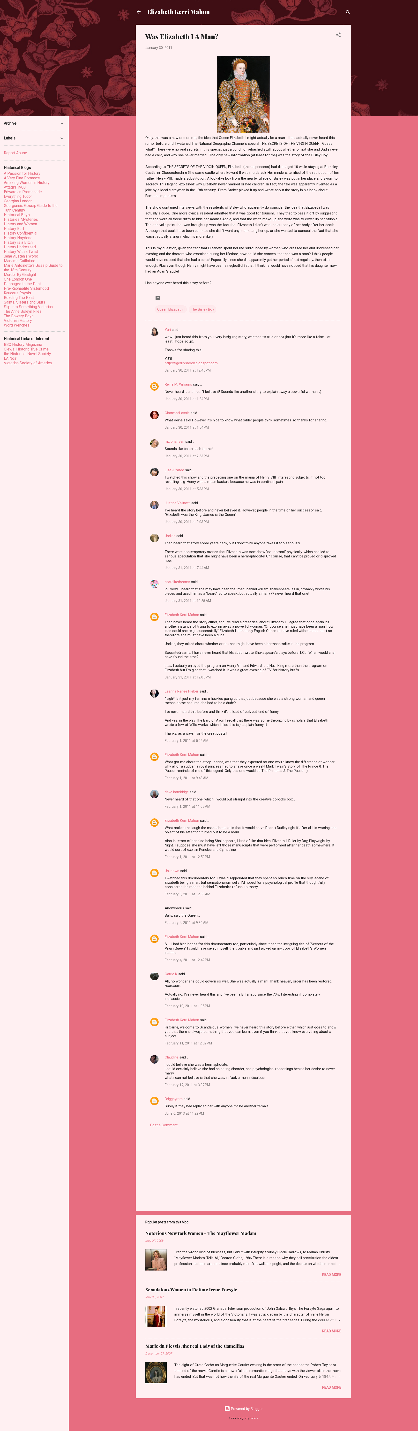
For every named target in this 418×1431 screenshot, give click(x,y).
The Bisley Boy (202, 309)
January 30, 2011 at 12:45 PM (188, 370)
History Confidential (20, 233)
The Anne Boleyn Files (23, 311)
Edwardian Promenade (23, 192)
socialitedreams (177, 582)
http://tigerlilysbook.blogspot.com (191, 363)
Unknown (172, 871)
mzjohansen (174, 441)
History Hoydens (18, 238)
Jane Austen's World (21, 256)
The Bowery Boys (19, 316)
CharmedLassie (177, 413)
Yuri (168, 329)
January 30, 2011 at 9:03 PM (187, 522)
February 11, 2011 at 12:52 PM (188, 1043)
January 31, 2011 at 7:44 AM (187, 568)
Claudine (171, 1057)
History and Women (20, 224)
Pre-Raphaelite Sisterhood (26, 288)
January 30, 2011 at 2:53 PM (187, 456)
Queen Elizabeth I (171, 309)
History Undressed (20, 247)
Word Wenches (17, 325)
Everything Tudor (18, 196)
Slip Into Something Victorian (28, 306)
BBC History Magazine (23, 344)
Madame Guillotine (19, 261)
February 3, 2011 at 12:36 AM (187, 894)
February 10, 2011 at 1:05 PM (187, 1006)
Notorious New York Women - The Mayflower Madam (200, 1233)
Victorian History (18, 320)
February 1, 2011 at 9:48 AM (186, 778)
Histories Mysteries (21, 219)
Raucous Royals (17, 293)
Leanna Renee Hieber (181, 691)
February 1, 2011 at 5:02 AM (186, 740)
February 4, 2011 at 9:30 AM (186, 923)
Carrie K (171, 974)
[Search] (348, 13)
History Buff (14, 228)
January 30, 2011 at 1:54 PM (187, 427)
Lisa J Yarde (174, 470)
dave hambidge (177, 792)
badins (254, 1418)
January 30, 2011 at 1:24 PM (187, 399)
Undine (170, 536)
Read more (331, 1274)
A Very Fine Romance (22, 178)
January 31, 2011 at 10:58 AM (188, 601)
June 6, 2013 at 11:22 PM (184, 1113)
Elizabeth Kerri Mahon (178, 11)
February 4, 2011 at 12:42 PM (187, 960)
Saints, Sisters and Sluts (24, 302)
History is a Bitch (18, 242)
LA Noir (10, 358)
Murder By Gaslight (20, 274)
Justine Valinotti (177, 503)
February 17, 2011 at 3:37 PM (187, 1085)
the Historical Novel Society (27, 353)
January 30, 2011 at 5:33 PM (187, 489)
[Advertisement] (243, 1166)
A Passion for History (22, 173)
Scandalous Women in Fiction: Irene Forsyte (191, 1290)
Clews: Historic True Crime (26, 349)
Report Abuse (15, 153)
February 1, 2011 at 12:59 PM (187, 857)
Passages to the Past (22, 284)
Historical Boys (17, 215)
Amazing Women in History (27, 182)
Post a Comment (164, 1125)
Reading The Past (19, 297)
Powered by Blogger (246, 1409)
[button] (338, 35)
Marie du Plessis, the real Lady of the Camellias (194, 1346)
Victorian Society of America (28, 363)
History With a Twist (21, 251)
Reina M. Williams (178, 384)
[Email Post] (158, 299)
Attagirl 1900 (15, 187)
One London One (18, 279)
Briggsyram (174, 1099)
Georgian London (18, 201)
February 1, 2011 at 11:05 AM (187, 806)
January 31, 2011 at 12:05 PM (188, 677)
